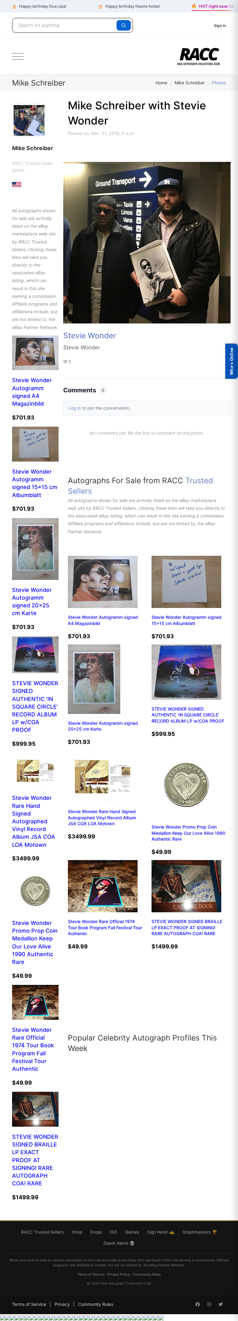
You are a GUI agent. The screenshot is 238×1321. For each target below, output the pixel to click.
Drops (96, 1232)
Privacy (62, 1304)
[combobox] (65, 25)
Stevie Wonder (89, 335)
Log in (74, 408)
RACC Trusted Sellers (42, 1232)
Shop (77, 1232)
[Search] (124, 25)
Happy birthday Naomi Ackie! (129, 6)
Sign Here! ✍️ (160, 1232)
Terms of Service (90, 1274)
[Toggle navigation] (18, 56)
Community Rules (147, 1274)
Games (132, 1232)
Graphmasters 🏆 (200, 1232)
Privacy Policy (118, 1274)
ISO (113, 1232)
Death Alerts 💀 (119, 1243)
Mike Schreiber (189, 82)
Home (161, 82)
